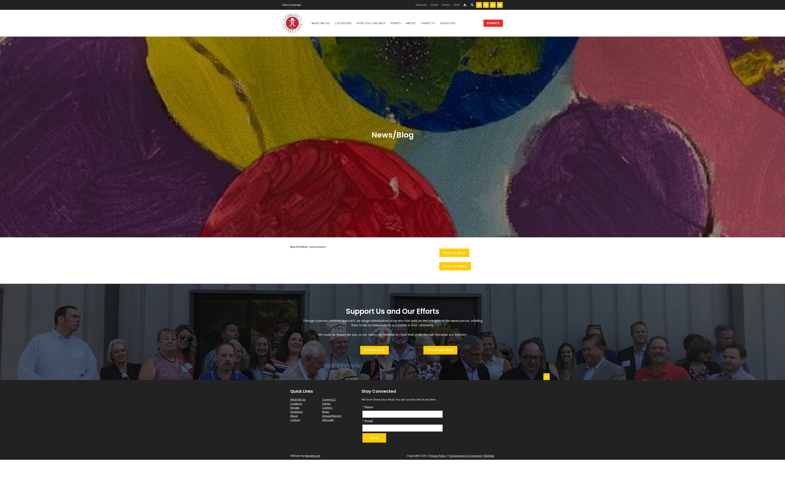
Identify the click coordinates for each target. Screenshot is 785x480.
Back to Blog (454, 253)
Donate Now (374, 350)
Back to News (455, 266)
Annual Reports (331, 416)
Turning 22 (329, 399)
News (325, 412)
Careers (327, 407)
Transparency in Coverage (465, 456)
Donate (493, 23)
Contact (295, 420)
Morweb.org (312, 456)
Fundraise (296, 412)
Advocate (328, 420)
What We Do (298, 399)
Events (326, 403)
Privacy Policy (437, 456)
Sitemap (489, 456)
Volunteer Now (440, 350)
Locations (296, 403)
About (294, 416)
